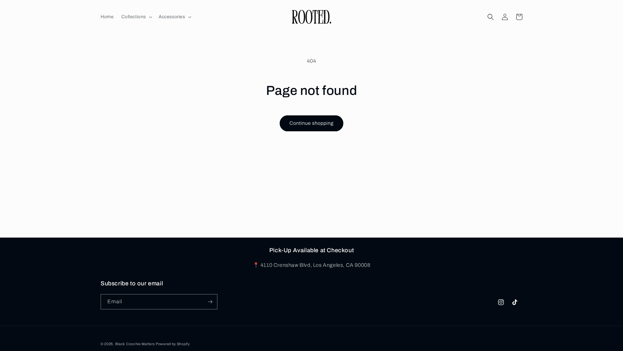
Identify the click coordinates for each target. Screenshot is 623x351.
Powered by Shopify (173, 344)
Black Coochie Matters (135, 344)
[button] (136, 17)
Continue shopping (311, 123)
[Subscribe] (210, 301)
